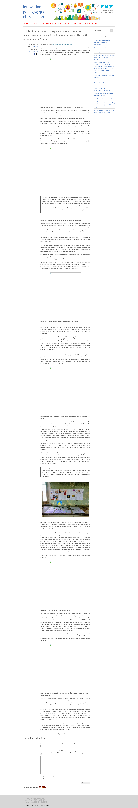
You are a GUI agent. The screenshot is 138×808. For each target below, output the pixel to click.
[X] (36, 54)
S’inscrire (87, 23)
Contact (27, 805)
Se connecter (95, 23)
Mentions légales (44, 805)
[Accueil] (69, 20)
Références (34, 805)
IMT (69, 23)
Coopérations (34, 48)
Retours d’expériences (49, 23)
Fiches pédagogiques (35, 23)
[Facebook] (34, 54)
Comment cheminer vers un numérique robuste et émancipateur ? (102, 42)
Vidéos (81, 23)
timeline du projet (56, 216)
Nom (41, 744)
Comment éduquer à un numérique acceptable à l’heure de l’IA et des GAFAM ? (104, 57)
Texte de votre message (48, 749)
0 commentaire (33, 51)
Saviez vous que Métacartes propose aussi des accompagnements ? (102, 50)
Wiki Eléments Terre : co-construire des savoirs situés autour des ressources (104, 83)
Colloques (74, 23)
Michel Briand (34, 46)
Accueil (26, 23)
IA (65, 23)
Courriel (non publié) (68, 744)
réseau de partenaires (107, 14)
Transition (60, 23)
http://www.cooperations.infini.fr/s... (62, 44)
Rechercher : (99, 30)
